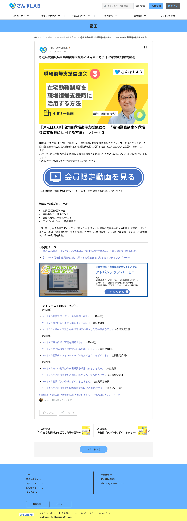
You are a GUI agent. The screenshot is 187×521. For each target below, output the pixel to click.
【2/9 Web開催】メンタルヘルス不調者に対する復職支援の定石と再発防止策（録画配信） (90, 251)
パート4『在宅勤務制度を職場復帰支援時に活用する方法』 (73, 388)
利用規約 (65, 513)
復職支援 (44, 394)
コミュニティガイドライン (84, 513)
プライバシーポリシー (48, 513)
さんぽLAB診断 (167, 15)
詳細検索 (140, 6)
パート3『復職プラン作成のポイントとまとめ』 (67, 381)
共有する (70, 412)
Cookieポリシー (105, 513)
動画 (50, 37)
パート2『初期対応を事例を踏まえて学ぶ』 (65, 322)
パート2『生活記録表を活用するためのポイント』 (68, 348)
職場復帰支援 (68, 394)
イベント (89, 394)
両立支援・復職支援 (66, 37)
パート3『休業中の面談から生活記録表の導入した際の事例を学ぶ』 (78, 329)
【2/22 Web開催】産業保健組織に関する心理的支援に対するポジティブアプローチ (86, 257)
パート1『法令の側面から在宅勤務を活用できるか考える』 (73, 368)
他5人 (54, 399)
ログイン (173, 6)
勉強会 (79, 394)
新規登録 (156, 6)
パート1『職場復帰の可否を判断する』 (62, 342)
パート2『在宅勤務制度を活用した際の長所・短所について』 (74, 375)
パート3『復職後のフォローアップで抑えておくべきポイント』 (75, 355)
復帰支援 (55, 394)
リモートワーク (113, 394)
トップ (40, 37)
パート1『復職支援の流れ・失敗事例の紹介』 (66, 316)
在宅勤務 (100, 394)
